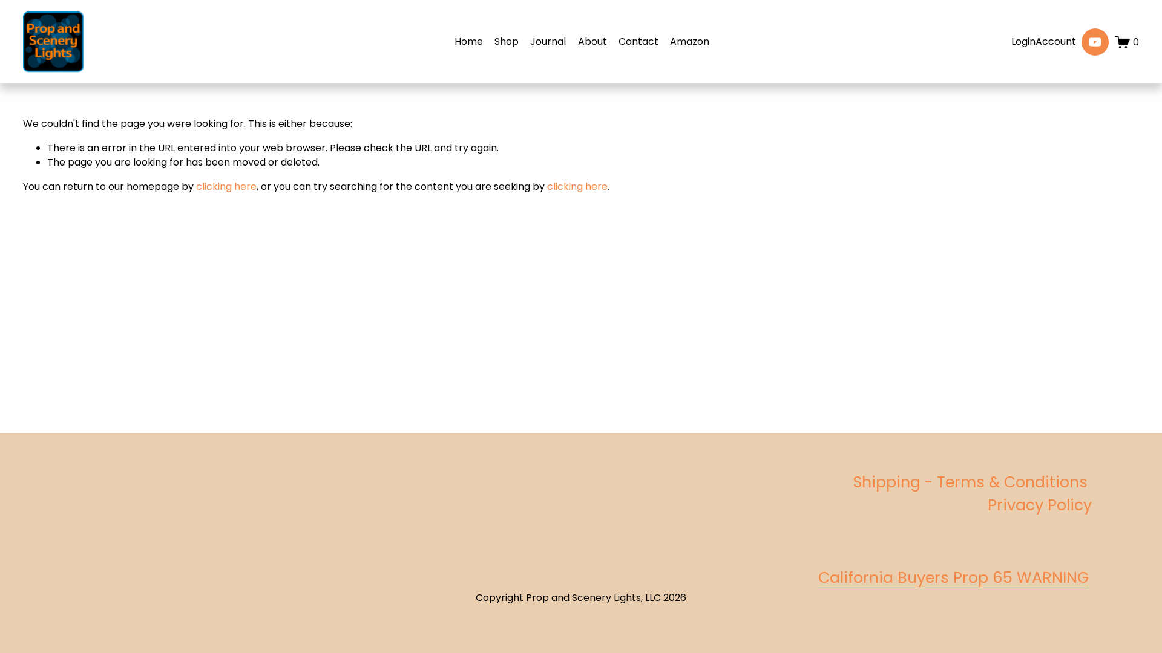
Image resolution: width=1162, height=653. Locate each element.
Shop (506, 41)
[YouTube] (1095, 42)
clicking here (226, 186)
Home (469, 41)
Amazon (689, 41)
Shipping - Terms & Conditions (972, 482)
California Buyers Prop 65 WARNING (953, 577)
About (592, 41)
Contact (638, 41)
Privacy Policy (1040, 505)
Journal (548, 41)
